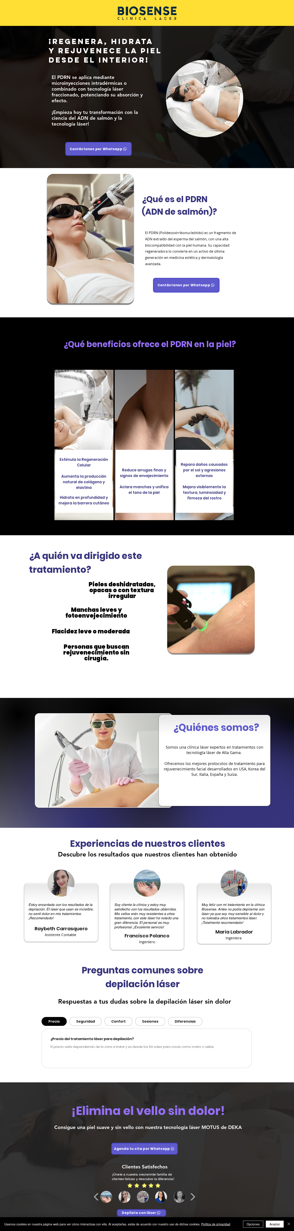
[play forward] (192, 1196)
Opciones (253, 1224)
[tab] (54, 1021)
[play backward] (96, 1196)
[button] (106, 1197)
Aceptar (274, 1224)
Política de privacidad (215, 1224)
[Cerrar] (288, 1224)
